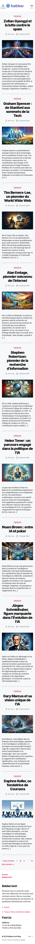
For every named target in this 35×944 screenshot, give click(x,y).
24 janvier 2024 (24, 121)
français (17, 16)
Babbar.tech (7, 877)
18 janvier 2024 (24, 458)
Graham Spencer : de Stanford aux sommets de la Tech (17, 109)
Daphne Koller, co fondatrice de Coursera (17, 785)
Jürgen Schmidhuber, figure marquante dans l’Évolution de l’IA (17, 613)
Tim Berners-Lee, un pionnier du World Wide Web (17, 196)
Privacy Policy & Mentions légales (17, 912)
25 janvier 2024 (24, 34)
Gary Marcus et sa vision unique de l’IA (17, 700)
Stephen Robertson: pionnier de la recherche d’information (17, 360)
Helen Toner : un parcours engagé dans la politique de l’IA (17, 446)
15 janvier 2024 (24, 709)
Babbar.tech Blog (14, 936)
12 (32, 861)
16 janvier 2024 (24, 627)
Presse (5, 875)
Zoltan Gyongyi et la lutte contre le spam (18, 25)
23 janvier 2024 (24, 205)
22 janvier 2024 (24, 286)
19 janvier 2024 (24, 373)
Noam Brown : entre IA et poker (17, 529)
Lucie (12, 34)
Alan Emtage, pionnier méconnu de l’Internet (17, 276)
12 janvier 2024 (24, 794)
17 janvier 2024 (24, 536)
